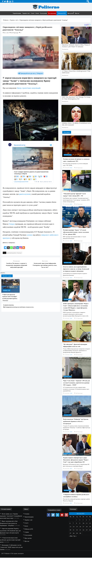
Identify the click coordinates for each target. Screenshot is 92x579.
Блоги (37, 13)
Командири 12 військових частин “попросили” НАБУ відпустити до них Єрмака (11, 547)
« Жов (71, 536)
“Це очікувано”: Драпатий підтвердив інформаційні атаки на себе (75, 345)
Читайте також (7, 276)
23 (80, 530)
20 (70, 530)
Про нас (77, 13)
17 (83, 526)
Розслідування (52, 13)
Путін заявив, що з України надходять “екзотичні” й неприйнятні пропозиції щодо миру (11, 516)
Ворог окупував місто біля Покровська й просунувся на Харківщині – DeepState (8, 523)
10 (83, 523)
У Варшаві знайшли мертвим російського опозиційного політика (76, 495)
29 (77, 533)
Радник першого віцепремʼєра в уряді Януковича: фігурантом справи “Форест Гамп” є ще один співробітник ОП (75, 460)
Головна (27, 514)
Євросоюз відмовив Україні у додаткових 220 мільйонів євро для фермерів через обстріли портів (10, 531)
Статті (32, 13)
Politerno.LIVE (62, 13)
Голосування (43, 13)
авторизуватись (29, 307)
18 (87, 526)
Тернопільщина (17, 13)
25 (87, 530)
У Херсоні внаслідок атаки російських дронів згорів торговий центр (10, 540)
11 (87, 523)
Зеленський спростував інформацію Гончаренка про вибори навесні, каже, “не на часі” (45, 265)
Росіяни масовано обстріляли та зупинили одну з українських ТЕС (76, 160)
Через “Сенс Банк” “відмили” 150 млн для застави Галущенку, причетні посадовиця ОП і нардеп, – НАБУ (76, 383)
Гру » (75, 536)
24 (83, 530)
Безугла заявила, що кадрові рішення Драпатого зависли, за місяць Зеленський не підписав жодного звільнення (76, 269)
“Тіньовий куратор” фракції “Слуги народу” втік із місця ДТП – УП (74, 195)
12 (90, 523)
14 (73, 526)
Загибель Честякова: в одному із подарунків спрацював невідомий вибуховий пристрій (16, 265)
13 (70, 526)
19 (90, 526)
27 (70, 533)
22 (77, 530)
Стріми (27, 532)
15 (77, 526)
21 (73, 530)
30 (80, 533)
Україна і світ (26, 13)
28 (73, 533)
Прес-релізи (71, 13)
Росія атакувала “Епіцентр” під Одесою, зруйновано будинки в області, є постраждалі (75, 421)
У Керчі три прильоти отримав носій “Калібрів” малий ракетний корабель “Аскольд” (9, 297)
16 (80, 526)
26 (90, 530)
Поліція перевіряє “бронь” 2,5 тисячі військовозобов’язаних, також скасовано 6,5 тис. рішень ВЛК (76, 232)
